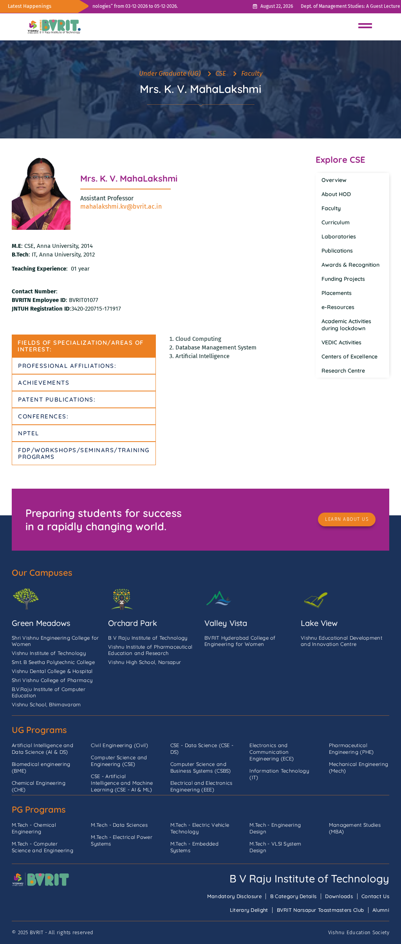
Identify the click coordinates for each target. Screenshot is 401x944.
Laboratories (339, 236)
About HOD (336, 194)
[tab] (84, 346)
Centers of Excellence (350, 356)
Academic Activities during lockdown (346, 325)
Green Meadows (41, 623)
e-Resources (338, 307)
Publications (337, 250)
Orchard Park (132, 623)
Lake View (319, 623)
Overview (334, 180)
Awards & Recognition (350, 264)
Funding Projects (343, 278)
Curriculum (336, 222)
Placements (337, 292)
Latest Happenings (29, 6)
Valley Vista (225, 623)
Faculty (331, 208)
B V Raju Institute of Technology (309, 878)
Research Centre (343, 370)
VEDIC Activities (341, 342)
